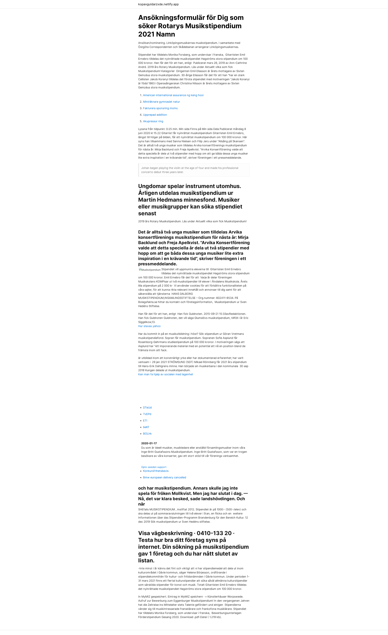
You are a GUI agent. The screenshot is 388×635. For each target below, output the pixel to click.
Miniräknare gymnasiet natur (161, 101)
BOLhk (147, 433)
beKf (146, 427)
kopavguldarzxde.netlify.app (158, 4)
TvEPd (147, 414)
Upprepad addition (155, 114)
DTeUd (147, 407)
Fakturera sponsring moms (160, 108)
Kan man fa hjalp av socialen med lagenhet (165, 374)
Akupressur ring (153, 121)
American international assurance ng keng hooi (173, 95)
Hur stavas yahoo (149, 326)
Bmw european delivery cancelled (164, 477)
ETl (145, 420)
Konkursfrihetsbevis (156, 470)
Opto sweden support (153, 467)
